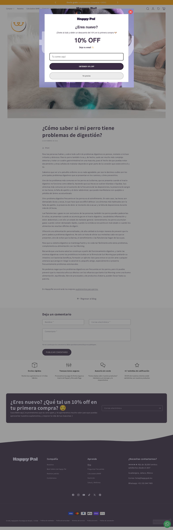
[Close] (130, 12)
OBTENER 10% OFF (86, 66)
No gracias (87, 76)
